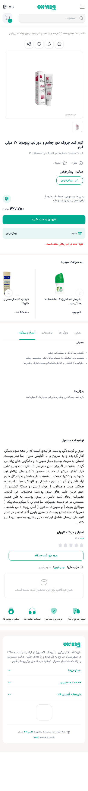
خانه (83, 33)
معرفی (78, 333)
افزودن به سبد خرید (44, 220)
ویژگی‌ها (63, 333)
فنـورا (36, 737)
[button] (8, 293)
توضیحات (47, 333)
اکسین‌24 (28, 732)
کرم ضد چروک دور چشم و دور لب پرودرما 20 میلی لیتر (34, 33)
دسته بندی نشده (70, 33)
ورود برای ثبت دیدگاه (46, 556)
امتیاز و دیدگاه (27, 333)
